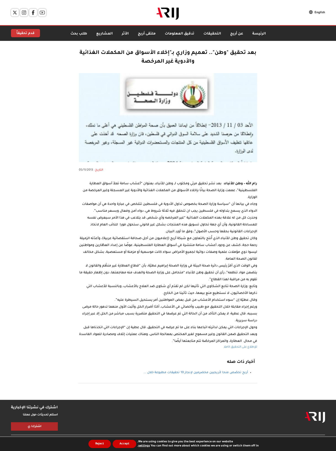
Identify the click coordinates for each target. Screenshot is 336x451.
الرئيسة (259, 34)
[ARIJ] (315, 417)
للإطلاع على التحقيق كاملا (240, 347)
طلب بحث (78, 34)
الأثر (125, 34)
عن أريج (236, 34)
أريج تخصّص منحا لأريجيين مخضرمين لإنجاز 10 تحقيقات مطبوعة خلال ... (196, 372)
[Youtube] (42, 12)
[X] (15, 12)
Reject (99, 444)
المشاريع (104, 34)
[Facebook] (33, 12)
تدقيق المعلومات (179, 34)
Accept (124, 444)
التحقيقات (212, 34)
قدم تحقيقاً (25, 33)
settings (144, 446)
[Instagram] (24, 12)
